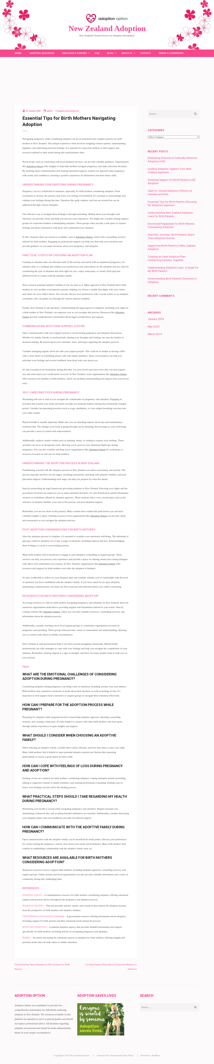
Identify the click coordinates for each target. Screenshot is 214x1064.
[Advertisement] (107, 81)
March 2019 (155, 334)
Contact (145, 53)
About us (126, 53)
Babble (26, 937)
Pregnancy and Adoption (67, 111)
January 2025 (156, 319)
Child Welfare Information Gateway (43, 916)
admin (49, 111)
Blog (110, 53)
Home (18, 53)
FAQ (97, 53)
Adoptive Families (33, 905)
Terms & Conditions (171, 53)
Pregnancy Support (74, 53)
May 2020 (153, 326)
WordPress (155, 1055)
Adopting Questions (41, 53)
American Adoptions (34, 926)
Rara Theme (128, 1055)
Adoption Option (34, 166)
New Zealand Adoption (107, 28)
